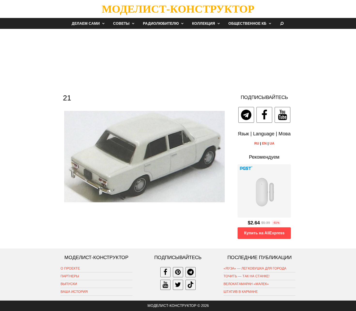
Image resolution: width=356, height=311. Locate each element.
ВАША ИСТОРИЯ (74, 292)
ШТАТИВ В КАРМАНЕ (241, 292)
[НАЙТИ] (282, 23)
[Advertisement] (178, 59)
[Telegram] (246, 115)
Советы (121, 23)
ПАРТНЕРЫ (70, 276)
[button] (104, 23)
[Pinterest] (178, 272)
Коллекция (203, 23)
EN (264, 143)
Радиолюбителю (161, 23)
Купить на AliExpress (264, 233)
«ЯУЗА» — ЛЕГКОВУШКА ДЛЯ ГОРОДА (255, 268)
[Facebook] (264, 115)
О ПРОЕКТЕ (70, 268)
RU (256, 143)
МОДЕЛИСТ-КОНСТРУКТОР (178, 9)
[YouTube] (282, 115)
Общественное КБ (247, 23)
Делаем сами (86, 23)
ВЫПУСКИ (69, 284)
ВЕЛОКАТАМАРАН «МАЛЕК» (246, 284)
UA (272, 143)
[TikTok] (191, 285)
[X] (178, 285)
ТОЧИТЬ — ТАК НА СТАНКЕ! (247, 276)
